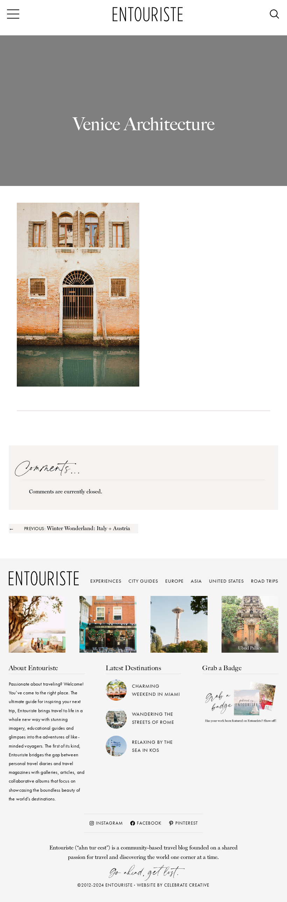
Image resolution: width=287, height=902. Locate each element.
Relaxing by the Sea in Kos (152, 746)
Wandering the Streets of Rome (153, 718)
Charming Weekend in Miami (156, 690)
